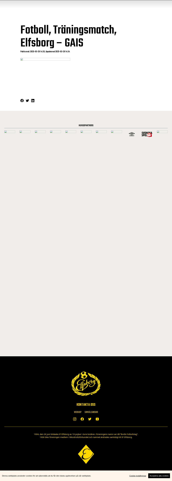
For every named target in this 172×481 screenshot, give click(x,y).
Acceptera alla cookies (159, 476)
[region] (86, 475)
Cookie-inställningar (137, 476)
